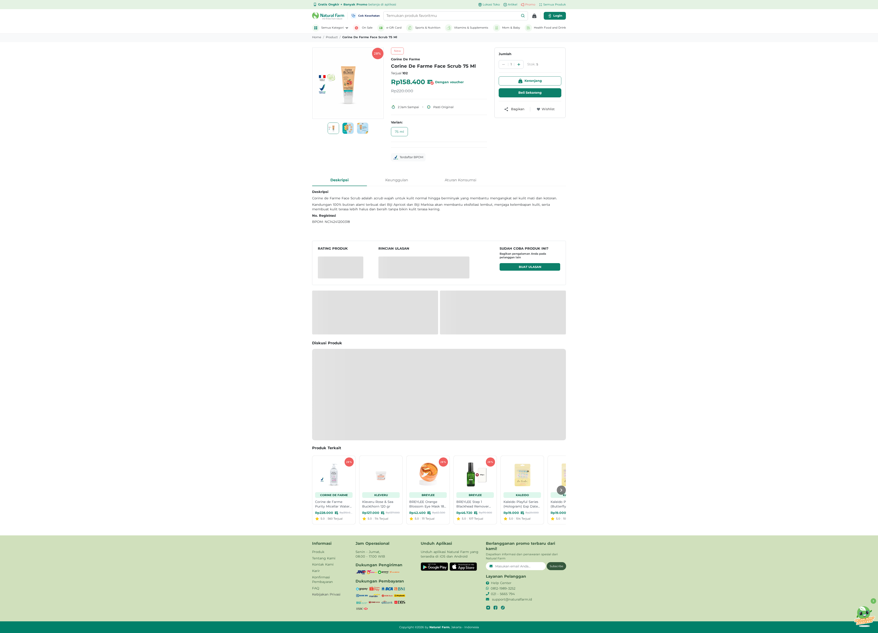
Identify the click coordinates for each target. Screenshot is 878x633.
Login (557, 15)
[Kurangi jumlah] (503, 64)
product (332, 37)
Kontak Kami (323, 564)
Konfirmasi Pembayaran (322, 579)
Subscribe (556, 566)
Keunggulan (396, 180)
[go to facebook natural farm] (495, 607)
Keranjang (533, 81)
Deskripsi (339, 180)
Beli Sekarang (530, 93)
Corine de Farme (405, 59)
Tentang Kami (323, 558)
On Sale (367, 27)
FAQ (315, 588)
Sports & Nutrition (427, 27)
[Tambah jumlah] (518, 64)
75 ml (399, 132)
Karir (316, 571)
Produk (318, 552)
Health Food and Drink (550, 27)
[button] (523, 15)
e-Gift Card (394, 27)
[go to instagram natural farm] (488, 607)
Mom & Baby (511, 27)
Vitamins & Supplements (471, 27)
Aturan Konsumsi (460, 180)
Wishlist (548, 109)
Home (316, 37)
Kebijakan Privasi (326, 594)
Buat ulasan (530, 267)
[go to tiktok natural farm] (503, 607)
